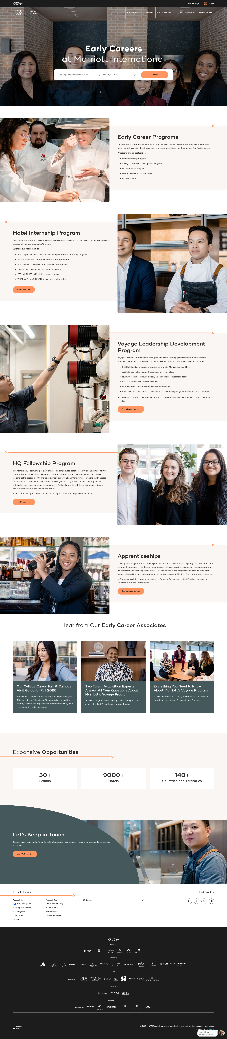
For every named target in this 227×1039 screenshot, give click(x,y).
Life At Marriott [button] (185, 13)
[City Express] (102, 995)
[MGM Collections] (164, 965)
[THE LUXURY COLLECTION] (110, 952)
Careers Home (133, 13)
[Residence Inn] (79, 1007)
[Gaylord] (152, 966)
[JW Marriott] (138, 952)
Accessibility (18, 900)
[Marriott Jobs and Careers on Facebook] (196, 901)
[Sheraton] (54, 965)
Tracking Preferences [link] (22, 908)
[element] (100, 1008)
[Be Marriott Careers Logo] (26, 12)
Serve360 (17, 919)
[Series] (125, 994)
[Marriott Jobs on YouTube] (211, 901)
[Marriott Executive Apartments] (148, 1008)
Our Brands (148, 13)
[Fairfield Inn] (107, 979)
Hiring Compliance (53, 915)
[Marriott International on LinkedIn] (189, 901)
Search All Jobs (205, 13)
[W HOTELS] (128, 952)
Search (155, 75)
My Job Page (193, 4)
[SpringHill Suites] (95, 979)
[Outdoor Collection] (178, 965)
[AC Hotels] (116, 980)
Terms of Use (51, 900)
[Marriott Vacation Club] (141, 965)
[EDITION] (87, 951)
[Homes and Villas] (137, 1008)
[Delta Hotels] (64, 965)
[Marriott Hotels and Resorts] (43, 966)
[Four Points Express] (114, 995)
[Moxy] (140, 979)
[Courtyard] (72, 979)
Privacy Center (52, 908)
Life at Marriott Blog (54, 904)
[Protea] (152, 979)
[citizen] (123, 981)
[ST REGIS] (120, 952)
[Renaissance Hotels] (93, 965)
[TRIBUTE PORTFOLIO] (116, 965)
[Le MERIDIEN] (82, 965)
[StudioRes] (111, 1008)
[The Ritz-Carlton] (99, 952)
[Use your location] (135, 75)
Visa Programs (19, 912)
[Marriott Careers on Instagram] (204, 901)
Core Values (18, 915)
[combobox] (77, 74)
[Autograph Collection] (104, 965)
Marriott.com (51, 912)
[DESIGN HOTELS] (129, 965)
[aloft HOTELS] (132, 979)
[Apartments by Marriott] (125, 1008)
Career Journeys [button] (164, 13)
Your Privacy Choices (25, 904)
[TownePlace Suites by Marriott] (90, 1007)
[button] (113, 900)
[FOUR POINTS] (83, 979)
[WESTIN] (72, 965)
